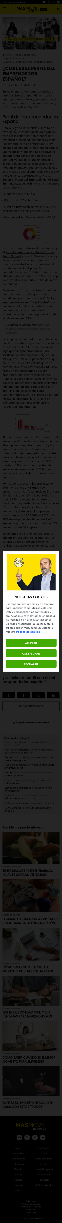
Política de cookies (28, 632)
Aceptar (31, 643)
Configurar (31, 653)
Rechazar (31, 664)
